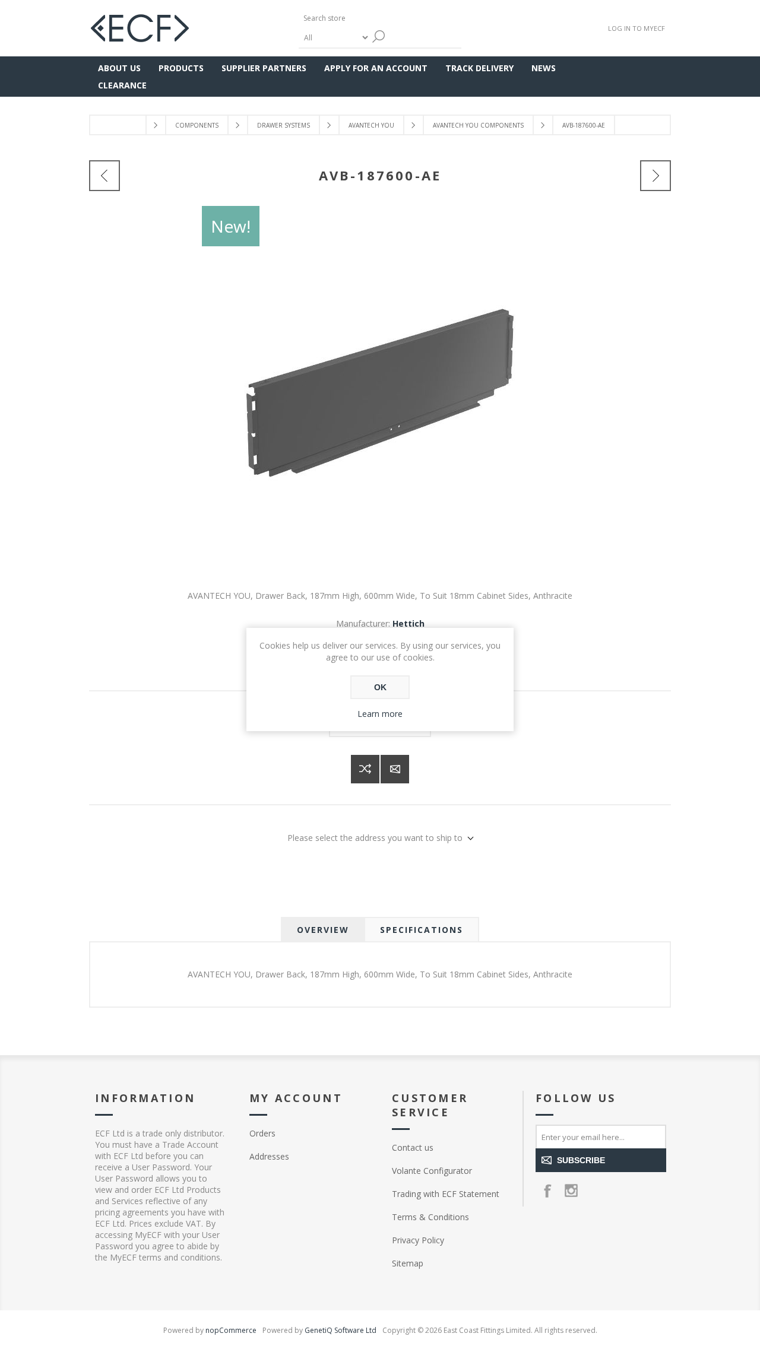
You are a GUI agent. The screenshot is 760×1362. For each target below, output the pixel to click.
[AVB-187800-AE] (655, 175)
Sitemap (407, 1263)
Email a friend (395, 769)
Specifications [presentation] (421, 929)
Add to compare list (365, 769)
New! (231, 226)
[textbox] (355, 18)
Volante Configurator (432, 1170)
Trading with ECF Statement (445, 1193)
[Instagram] (571, 1190)
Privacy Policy (418, 1240)
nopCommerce (230, 1330)
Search (379, 36)
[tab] (323, 929)
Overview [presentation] (323, 929)
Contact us (412, 1147)
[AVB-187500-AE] (104, 175)
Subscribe (581, 1160)
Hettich (408, 623)
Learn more (380, 713)
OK (380, 687)
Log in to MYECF (636, 28)
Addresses (269, 1156)
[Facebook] (547, 1190)
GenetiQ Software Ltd (340, 1330)
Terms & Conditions (430, 1217)
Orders (262, 1133)
